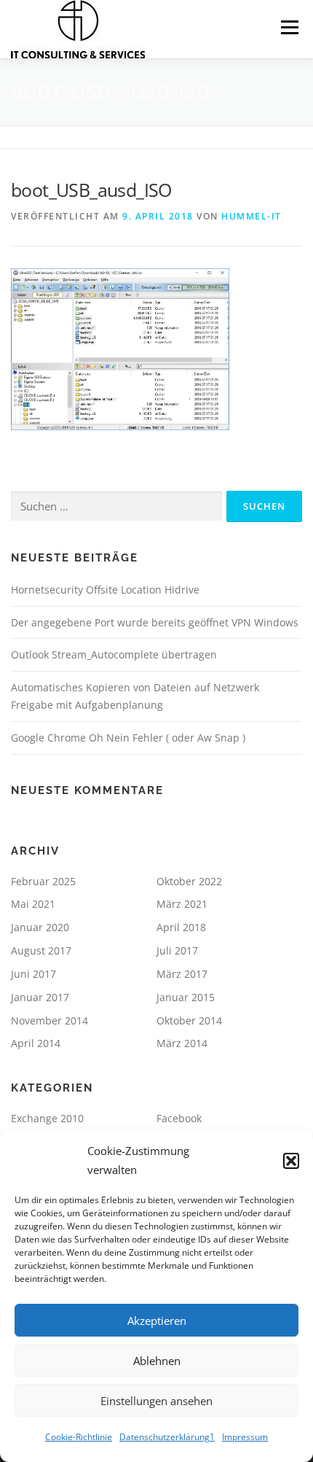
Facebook (179, 1118)
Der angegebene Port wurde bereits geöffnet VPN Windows (154, 622)
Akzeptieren (156, 1320)
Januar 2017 (40, 997)
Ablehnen (157, 1360)
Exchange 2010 (47, 1118)
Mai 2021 (33, 904)
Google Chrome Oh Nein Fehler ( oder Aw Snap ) (128, 737)
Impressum (245, 1437)
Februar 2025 (43, 881)
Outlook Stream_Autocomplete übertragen (114, 654)
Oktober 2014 (189, 1020)
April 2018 (181, 927)
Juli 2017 (177, 950)
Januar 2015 (185, 997)
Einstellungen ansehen (156, 1400)
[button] (291, 1161)
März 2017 (181, 974)
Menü (288, 27)
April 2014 (35, 1043)
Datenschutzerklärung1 (167, 1437)
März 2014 (181, 1043)
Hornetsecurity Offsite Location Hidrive (105, 589)
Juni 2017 (33, 974)
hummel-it (251, 216)
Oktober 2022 (189, 881)
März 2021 (181, 904)
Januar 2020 (40, 927)
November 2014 (49, 1020)
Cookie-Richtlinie (78, 1437)
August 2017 (41, 950)
